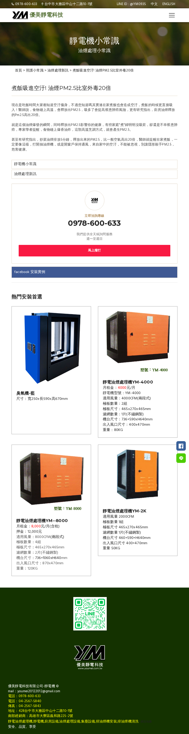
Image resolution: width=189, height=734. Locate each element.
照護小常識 (35, 70)
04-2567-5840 (30, 701)
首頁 (18, 70)
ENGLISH (168, 4)
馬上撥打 (94, 250)
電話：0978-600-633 (24, 696)
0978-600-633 (26, 4)
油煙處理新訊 (58, 70)
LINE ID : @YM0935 (131, 4)
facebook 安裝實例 (29, 272)
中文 (154, 4)
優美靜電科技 (46, 15)
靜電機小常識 (25, 164)
